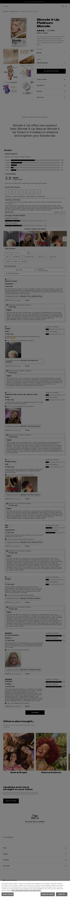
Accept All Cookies (48, 894)
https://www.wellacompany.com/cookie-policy (26, 890)
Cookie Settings (7, 894)
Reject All (62, 894)
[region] (35, 889)
